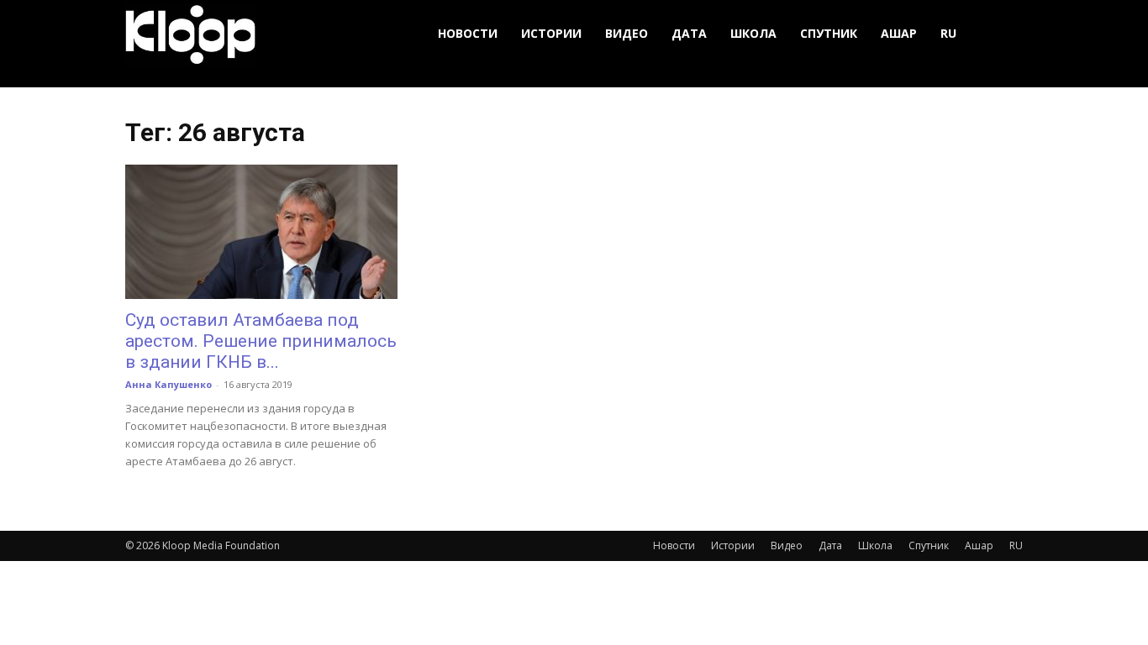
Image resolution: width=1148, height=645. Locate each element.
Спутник (828, 33)
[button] (1002, 34)
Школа (753, 33)
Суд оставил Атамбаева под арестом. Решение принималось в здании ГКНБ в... (261, 341)
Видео (626, 33)
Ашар (899, 33)
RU (948, 33)
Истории (551, 33)
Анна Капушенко (168, 384)
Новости (468, 33)
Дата (689, 33)
